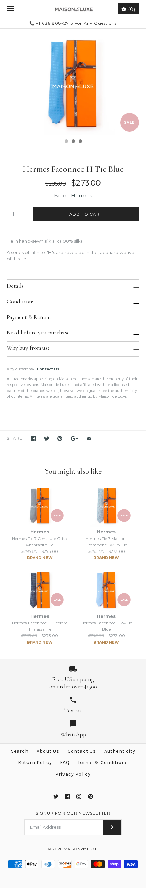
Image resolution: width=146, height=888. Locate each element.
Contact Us (48, 369)
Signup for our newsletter (73, 813)
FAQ (65, 762)
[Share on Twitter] (46, 438)
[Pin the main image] (59, 438)
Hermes (81, 195)
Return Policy (35, 762)
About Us (48, 751)
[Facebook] (67, 796)
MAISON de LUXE (80, 848)
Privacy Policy (73, 774)
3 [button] (80, 141)
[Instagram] (78, 796)
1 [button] (65, 141)
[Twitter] (55, 796)
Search (20, 751)
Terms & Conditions (103, 762)
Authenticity (119, 751)
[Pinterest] (90, 796)
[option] (73, 82)
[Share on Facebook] (33, 438)
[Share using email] (89, 438)
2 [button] (73, 141)
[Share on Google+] (74, 438)
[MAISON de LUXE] (73, 9)
